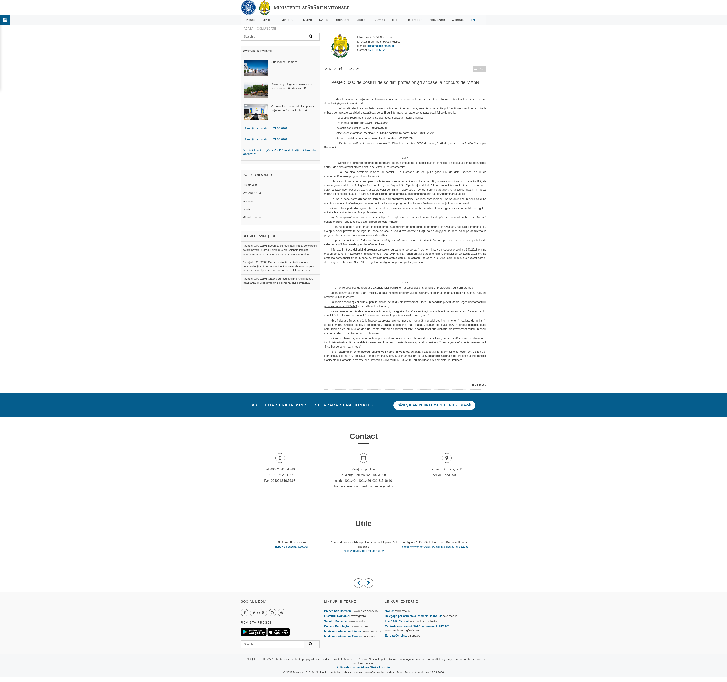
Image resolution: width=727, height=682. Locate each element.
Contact (458, 19)
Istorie (246, 209)
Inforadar (415, 19)
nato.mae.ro (450, 616)
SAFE (323, 19)
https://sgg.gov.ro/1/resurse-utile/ (363, 550)
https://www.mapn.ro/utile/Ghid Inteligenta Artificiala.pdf (435, 546)
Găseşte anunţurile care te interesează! (434, 405)
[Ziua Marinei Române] (256, 67)
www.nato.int (402, 610)
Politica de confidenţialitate (353, 667)
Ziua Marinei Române (284, 61)
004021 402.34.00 (280, 475)
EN (472, 19)
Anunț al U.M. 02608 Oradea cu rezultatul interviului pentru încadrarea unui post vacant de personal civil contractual (278, 280)
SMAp (307, 19)
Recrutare (342, 19)
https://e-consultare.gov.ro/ (291, 546)
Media (361, 19)
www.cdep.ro (359, 626)
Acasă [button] (251, 19)
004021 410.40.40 (282, 469)
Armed (380, 19)
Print (481, 68)
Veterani (248, 201)
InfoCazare (436, 19)
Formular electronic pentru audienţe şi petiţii (363, 486)
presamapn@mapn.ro (380, 45)
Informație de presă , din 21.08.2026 (265, 128)
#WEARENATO (252, 192)
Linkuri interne (340, 601)
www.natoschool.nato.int (425, 621)
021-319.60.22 (377, 50)
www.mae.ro (371, 636)
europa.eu (414, 635)
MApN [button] (267, 19)
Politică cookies (381, 667)
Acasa (248, 28)
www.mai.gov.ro (372, 631)
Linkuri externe (401, 601)
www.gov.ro (358, 616)
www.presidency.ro (366, 610)
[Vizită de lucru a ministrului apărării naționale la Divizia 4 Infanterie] (256, 112)
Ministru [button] (287, 19)
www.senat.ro (357, 621)
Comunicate (266, 28)
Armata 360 (250, 184)
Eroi (395, 19)
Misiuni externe (252, 217)
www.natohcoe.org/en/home (402, 630)
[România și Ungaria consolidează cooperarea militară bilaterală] (256, 90)
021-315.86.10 (382, 480)
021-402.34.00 (376, 475)
